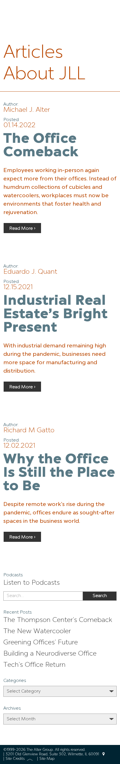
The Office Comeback (40, 146)
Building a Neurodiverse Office (50, 654)
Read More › (22, 228)
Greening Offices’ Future (40, 642)
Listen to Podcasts (31, 583)
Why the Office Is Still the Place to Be (59, 473)
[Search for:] (43, 596)
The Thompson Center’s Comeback (57, 620)
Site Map (47, 759)
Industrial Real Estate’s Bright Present (55, 314)
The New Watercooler (37, 631)
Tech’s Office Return (34, 665)
